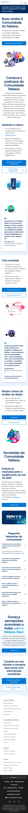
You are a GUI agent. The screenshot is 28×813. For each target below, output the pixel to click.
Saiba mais (14, 417)
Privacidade (20, 787)
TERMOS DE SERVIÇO (12, 787)
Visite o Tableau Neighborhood (13, 170)
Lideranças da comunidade (11, 728)
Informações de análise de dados (12, 708)
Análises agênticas (8, 703)
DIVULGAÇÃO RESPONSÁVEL (13, 791)
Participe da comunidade (13, 43)
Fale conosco (7, 714)
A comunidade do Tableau (11, 720)
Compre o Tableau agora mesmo (13, 688)
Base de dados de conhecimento (12, 762)
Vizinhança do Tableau (9, 737)
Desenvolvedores (19, 781)
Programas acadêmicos (10, 739)
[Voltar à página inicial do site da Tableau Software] (6, 2)
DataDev (6, 731)
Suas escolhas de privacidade (15, 797)
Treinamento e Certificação (11, 765)
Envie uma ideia (13, 422)
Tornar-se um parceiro (9, 754)
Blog (12, 781)
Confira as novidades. (7, 11)
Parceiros (6, 748)
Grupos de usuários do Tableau (12, 725)
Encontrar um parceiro (9, 751)
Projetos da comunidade (10, 734)
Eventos (6, 742)
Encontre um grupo (13, 290)
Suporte (6, 759)
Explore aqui (14, 505)
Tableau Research (8, 711)
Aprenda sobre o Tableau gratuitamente (14, 163)
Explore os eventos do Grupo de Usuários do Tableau (13, 377)
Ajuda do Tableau (8, 768)
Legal (5, 787)
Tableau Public (7, 723)
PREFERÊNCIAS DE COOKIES (13, 794)
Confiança (7, 781)
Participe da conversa (13, 295)
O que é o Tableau (9, 700)
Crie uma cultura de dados (10, 706)
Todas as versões (8, 770)
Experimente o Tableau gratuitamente (14, 681)
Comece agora (9, 135)
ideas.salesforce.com (18, 553)
